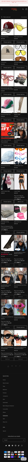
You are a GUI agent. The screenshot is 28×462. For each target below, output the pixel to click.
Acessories (5, 415)
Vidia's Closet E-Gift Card (6, 140)
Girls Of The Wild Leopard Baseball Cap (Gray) (6, 285)
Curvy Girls (5, 409)
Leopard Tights (17, 191)
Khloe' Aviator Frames (18, 36)
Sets (4, 399)
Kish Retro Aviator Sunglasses (20, 87)
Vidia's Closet (12, 459)
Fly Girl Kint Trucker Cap (6, 114)
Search (4, 431)
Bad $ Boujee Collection (8, 405)
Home (4, 379)
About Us (5, 422)
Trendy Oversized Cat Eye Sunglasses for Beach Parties (19, 317)
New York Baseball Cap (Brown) (20, 285)
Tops (4, 386)
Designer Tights (17, 114)
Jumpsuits (5, 396)
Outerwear (5, 402)
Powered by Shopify (17, 459)
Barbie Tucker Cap (17, 221)
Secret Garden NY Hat (18, 140)
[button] (1, 9)
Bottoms (5, 389)
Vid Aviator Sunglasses (18, 62)
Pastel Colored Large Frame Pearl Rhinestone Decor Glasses (7, 88)
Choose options (7, 42)
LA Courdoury (3, 62)
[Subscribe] (23, 440)
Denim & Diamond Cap (5, 165)
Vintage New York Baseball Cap (7, 316)
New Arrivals (6, 383)
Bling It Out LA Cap (4, 36)
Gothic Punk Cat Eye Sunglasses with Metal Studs (7, 348)
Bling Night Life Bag (5, 221)
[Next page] (19, 365)
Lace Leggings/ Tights (5, 252)
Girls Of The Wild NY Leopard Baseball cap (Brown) (19, 253)
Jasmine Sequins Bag (5, 191)
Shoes (4, 412)
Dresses (4, 392)
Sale (4, 418)
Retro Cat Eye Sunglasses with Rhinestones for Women (20, 348)
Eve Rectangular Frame (18, 165)
